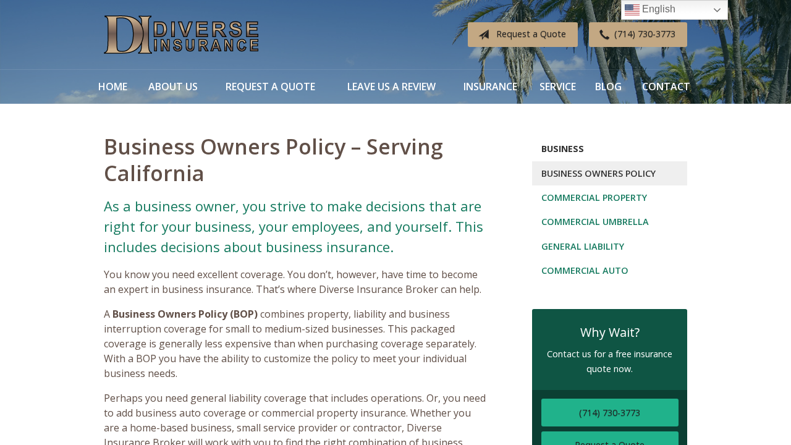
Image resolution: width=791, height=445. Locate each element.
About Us (173, 86)
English (657, 9)
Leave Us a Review (391, 86)
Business (562, 149)
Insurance (490, 86)
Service (557, 86)
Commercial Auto (584, 270)
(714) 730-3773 (644, 34)
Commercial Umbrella (595, 221)
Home (112, 86)
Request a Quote (531, 34)
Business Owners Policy (598, 173)
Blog (608, 86)
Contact (666, 86)
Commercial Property (594, 197)
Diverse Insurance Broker (181, 34)
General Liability (582, 246)
